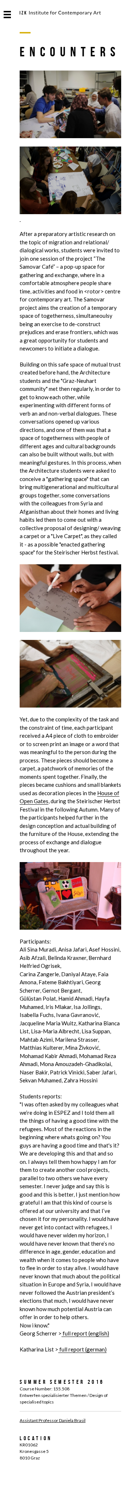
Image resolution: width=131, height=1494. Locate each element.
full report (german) (82, 1349)
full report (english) (85, 1333)
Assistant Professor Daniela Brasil (53, 1420)
